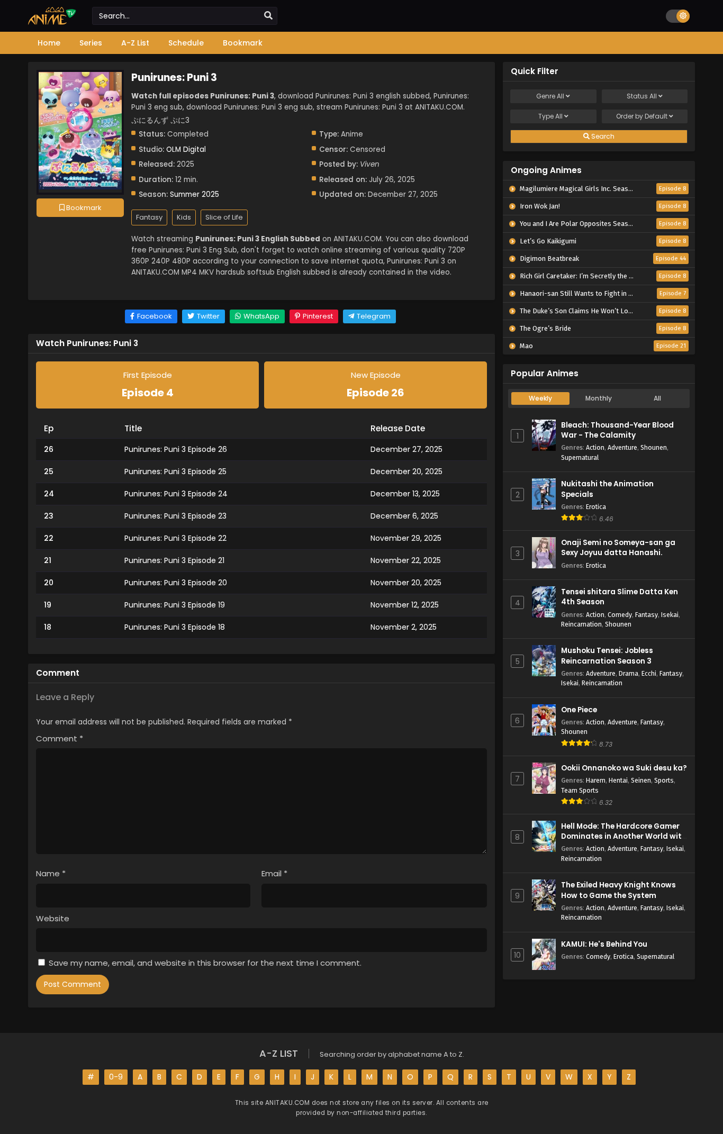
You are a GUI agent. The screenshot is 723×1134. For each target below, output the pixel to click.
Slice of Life (224, 217)
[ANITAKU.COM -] (52, 22)
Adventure (622, 447)
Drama (628, 673)
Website (52, 918)
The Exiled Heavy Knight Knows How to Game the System (618, 890)
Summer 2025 (194, 194)
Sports (664, 780)
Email (274, 873)
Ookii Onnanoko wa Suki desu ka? (624, 768)
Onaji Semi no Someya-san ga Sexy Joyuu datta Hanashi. (618, 548)
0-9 (116, 1077)
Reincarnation (581, 624)
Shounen (653, 447)
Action (595, 447)
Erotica (596, 507)
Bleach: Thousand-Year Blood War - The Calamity (617, 430)
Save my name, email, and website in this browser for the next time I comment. (205, 962)
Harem (595, 780)
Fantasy (149, 217)
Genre (550, 96)
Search (602, 136)
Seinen (641, 780)
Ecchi (648, 673)
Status (642, 96)
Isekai (670, 615)
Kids (184, 217)
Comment (59, 738)
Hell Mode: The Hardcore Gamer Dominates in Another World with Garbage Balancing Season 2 (623, 836)
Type (550, 116)
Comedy (620, 615)
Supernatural (580, 457)
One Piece (579, 710)
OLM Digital (186, 149)
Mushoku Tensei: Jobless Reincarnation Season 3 (607, 656)
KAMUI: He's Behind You (604, 944)
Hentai (618, 780)
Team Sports (580, 790)
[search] (268, 16)
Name (51, 873)
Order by (641, 116)
